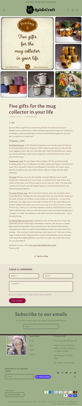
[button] (4, 10)
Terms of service (62, 401)
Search (31, 341)
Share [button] (13, 122)
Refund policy (42, 401)
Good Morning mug (16, 145)
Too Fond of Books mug (18, 193)
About (31, 345)
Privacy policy (52, 401)
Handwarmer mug (16, 161)
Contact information (58, 403)
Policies (32, 354)
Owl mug (12, 177)
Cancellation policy (71, 403)
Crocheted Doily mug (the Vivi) (21, 221)
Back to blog (42, 256)
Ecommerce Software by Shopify (28, 401)
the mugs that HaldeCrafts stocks (43, 245)
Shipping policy (73, 401)
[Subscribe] (56, 326)
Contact (32, 350)
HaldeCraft (16, 401)
